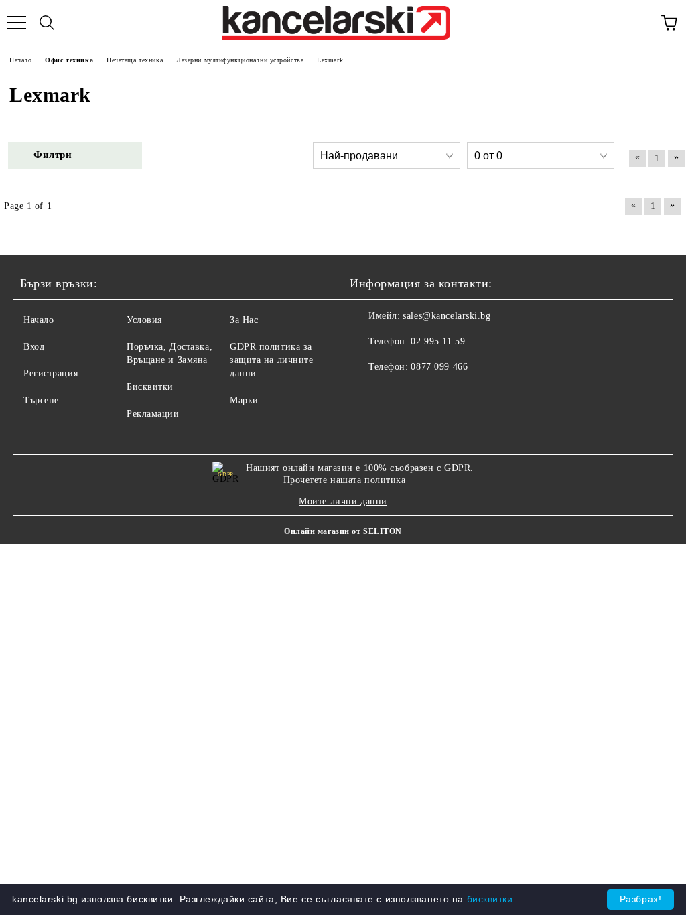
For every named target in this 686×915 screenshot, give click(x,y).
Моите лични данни (343, 501)
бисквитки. (492, 899)
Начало (38, 320)
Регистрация (50, 373)
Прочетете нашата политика (344, 480)
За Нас (244, 320)
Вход (33, 347)
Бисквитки (150, 387)
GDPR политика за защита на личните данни (272, 360)
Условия (144, 320)
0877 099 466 (439, 367)
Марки (244, 400)
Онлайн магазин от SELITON (343, 531)
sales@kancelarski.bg (446, 316)
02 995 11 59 (438, 341)
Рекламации (153, 414)
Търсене (41, 400)
